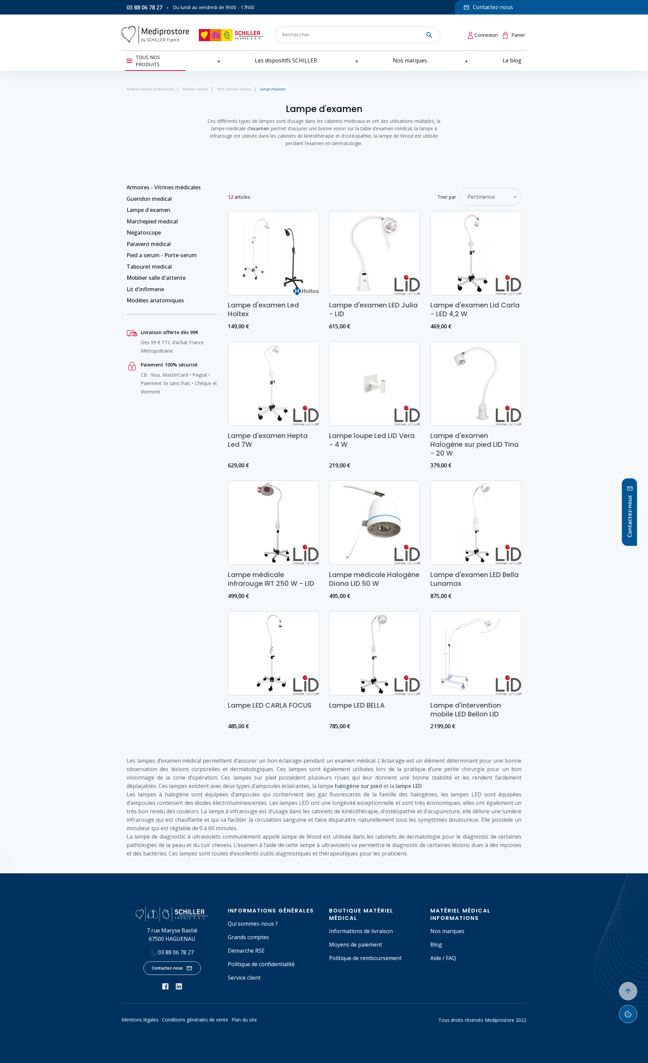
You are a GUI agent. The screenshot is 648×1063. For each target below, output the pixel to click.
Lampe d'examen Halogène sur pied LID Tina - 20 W (474, 444)
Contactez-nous (167, 968)
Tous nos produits (148, 60)
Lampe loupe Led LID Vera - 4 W (372, 440)
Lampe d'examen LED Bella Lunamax (474, 579)
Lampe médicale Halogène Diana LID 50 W (374, 579)
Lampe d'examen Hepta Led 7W (268, 440)
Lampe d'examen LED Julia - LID (373, 309)
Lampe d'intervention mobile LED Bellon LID (465, 710)
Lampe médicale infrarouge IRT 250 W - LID (271, 579)
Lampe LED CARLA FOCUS (270, 705)
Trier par (446, 197)
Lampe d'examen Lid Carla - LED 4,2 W (475, 309)
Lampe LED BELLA (357, 705)
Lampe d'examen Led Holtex (263, 309)
